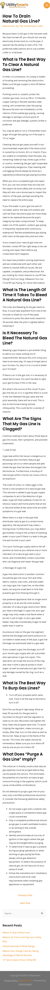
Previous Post (25, 895)
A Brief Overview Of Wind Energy (19, 946)
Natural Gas (8, 25)
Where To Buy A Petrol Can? (16, 932)
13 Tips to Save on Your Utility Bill (19, 959)
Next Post (25, 903)
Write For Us (26, 980)
